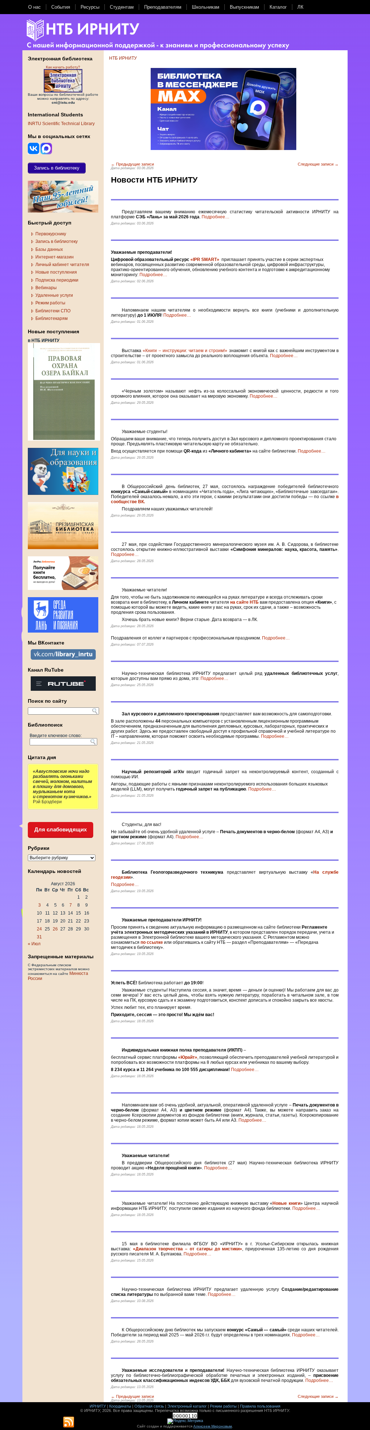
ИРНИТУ (98, 1406)
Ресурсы (90, 7)
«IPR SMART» (204, 259)
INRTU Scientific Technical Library (61, 123)
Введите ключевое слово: (56, 735)
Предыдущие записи (132, 164)
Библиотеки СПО (52, 310)
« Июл (34, 943)
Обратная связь (149, 1406)
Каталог (278, 7)
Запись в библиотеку (56, 241)
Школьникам (205, 7)
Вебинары (46, 287)
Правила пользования (260, 1406)
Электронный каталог (187, 1406)
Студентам (122, 7)
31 (39, 936)
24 (39, 929)
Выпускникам (244, 7)
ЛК (300, 7)
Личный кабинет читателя (62, 264)
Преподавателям (162, 7)
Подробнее (215, 216)
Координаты (120, 1406)
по (143, 942)
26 (55, 929)
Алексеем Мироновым (212, 1426)
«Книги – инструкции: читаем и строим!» (185, 350)
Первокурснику (50, 233)
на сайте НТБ (244, 602)
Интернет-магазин (54, 257)
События (60, 7)
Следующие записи (318, 164)
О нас (34, 7)
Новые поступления (56, 272)
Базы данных (49, 249)
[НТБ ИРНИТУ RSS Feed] (68, 1422)
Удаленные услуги (54, 295)
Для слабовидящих (60, 829)
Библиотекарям (51, 318)
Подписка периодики (56, 280)
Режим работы (50, 302)
